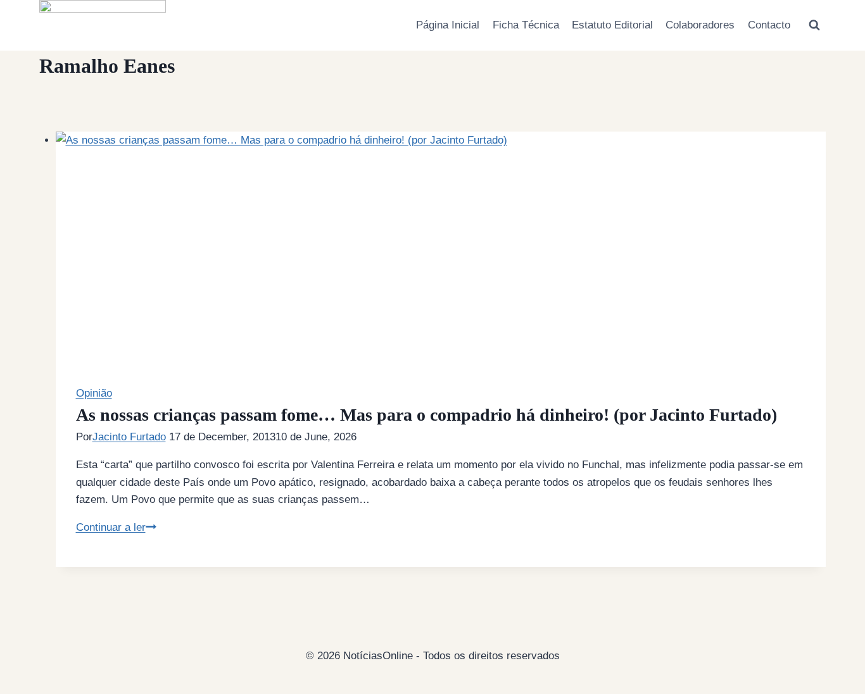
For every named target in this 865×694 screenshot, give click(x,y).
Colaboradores (700, 25)
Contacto (769, 25)
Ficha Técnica (526, 25)
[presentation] (441, 258)
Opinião (94, 393)
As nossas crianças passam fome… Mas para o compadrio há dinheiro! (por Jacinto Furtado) (426, 414)
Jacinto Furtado (129, 437)
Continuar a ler (116, 527)
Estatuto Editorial (612, 25)
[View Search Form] (814, 25)
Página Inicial (447, 25)
